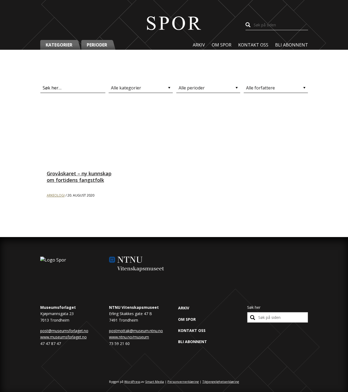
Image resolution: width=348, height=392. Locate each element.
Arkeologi (56, 195)
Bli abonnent (291, 45)
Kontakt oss (253, 45)
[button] (60, 45)
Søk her (253, 307)
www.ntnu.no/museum (129, 337)
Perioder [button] (97, 45)
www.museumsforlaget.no (63, 337)
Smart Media (154, 381)
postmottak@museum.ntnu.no (136, 330)
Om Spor (221, 45)
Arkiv (199, 45)
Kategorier (59, 45)
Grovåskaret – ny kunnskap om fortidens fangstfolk (79, 176)
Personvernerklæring (183, 381)
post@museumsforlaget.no (64, 330)
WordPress (132, 381)
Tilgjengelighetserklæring (220, 381)
